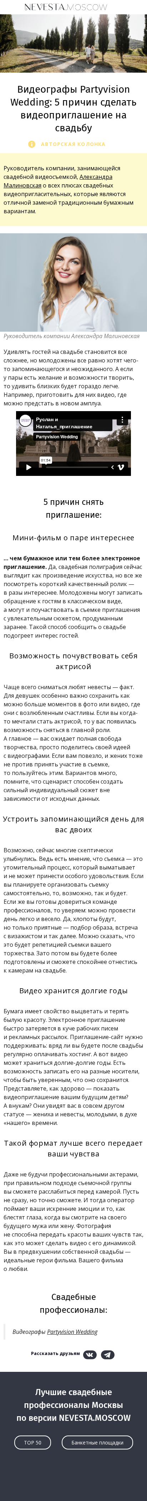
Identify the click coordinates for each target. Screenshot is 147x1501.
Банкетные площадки (97, 1442)
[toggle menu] (12, 6)
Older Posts (73, 1482)
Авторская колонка (73, 144)
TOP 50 (32, 1442)
